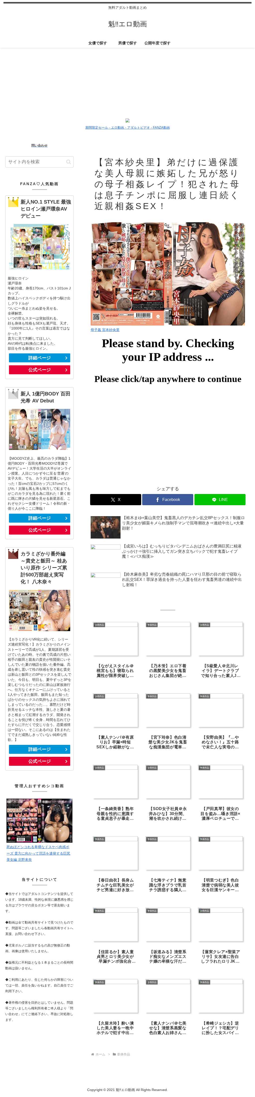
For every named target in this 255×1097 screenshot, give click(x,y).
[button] (68, 162)
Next (251, 80)
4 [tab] (138, 114)
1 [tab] (116, 114)
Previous (3, 80)
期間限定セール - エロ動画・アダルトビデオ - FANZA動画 (127, 127)
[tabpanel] (31, 80)
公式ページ (39, 369)
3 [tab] (131, 114)
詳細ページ (39, 357)
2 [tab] (123, 114)
